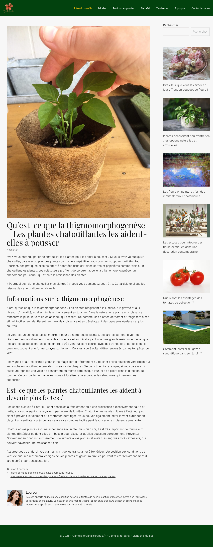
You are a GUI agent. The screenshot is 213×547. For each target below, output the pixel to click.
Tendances (162, 8)
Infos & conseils (83, 8)
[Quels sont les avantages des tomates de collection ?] (186, 290)
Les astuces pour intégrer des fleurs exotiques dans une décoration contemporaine (183, 247)
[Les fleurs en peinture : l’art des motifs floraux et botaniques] (186, 184)
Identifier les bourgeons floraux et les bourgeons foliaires (41, 472)
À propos (180, 8)
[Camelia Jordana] (9, 8)
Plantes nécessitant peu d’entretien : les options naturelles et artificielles (186, 140)
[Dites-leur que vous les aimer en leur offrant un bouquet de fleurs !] (186, 77)
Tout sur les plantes (123, 8)
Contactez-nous (201, 8)
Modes (102, 8)
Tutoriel (145, 8)
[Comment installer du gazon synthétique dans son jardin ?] (186, 341)
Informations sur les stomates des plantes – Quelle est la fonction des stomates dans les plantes (62, 476)
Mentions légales (142, 535)
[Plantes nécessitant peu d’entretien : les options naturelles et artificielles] (186, 128)
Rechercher (170, 25)
